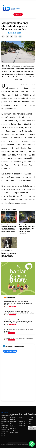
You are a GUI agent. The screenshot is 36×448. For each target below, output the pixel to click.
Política (12, 426)
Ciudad (12, 419)
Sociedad (13, 430)
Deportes (13, 428)
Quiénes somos (21, 418)
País (11, 424)
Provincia (13, 421)
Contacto (22, 421)
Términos (22, 425)
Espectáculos (14, 432)
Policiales (13, 417)
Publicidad (22, 423)
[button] (32, 444)
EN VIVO (18, 14)
